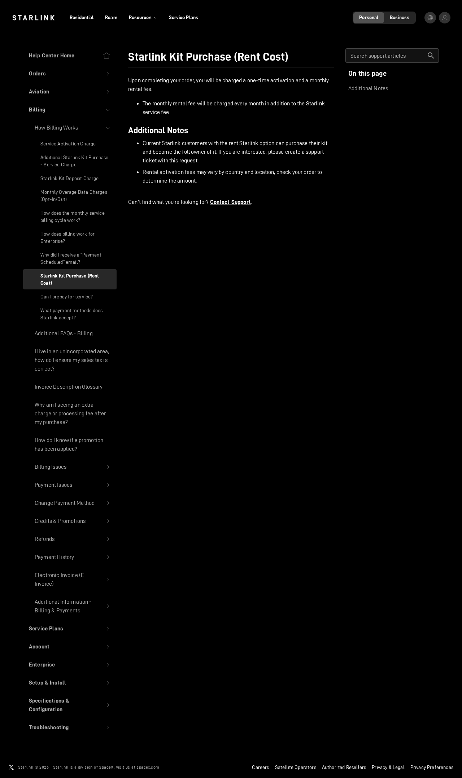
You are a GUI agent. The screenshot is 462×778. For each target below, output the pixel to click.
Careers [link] (260, 767)
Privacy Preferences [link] (431, 767)
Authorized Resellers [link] (344, 767)
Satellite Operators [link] (295, 767)
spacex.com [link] (147, 767)
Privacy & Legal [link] (388, 767)
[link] (33, 17)
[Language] (430, 17)
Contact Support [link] (230, 202)
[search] (431, 55)
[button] (70, 73)
